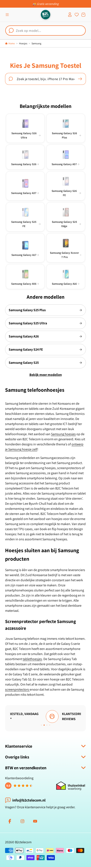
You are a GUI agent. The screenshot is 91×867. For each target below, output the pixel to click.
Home (11, 43)
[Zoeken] (80, 79)
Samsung (36, 43)
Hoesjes (23, 43)
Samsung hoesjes (63, 434)
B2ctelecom (23, 842)
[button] (7, 15)
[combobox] (45, 30)
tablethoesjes (32, 659)
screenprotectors (17, 689)
